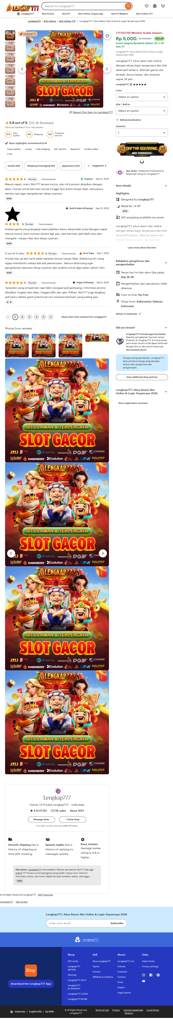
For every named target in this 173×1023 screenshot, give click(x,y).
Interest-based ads (133, 1010)
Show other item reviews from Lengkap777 (83, 317)
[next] (103, 553)
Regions (129, 1013)
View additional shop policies (141, 377)
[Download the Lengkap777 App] (31, 971)
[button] (58, 791)
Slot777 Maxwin (119, 14)
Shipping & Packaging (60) (41, 166)
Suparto (88, 179)
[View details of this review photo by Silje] (70, 345)
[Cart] (163, 6)
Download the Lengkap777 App (31, 983)
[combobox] (82, 6)
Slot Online (48, 14)
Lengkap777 (34, 21)
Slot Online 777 (144, 14)
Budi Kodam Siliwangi (81, 208)
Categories (32, 6)
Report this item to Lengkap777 (93, 112)
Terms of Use (102, 1010)
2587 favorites (45, 895)
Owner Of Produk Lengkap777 (49, 804)
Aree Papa (88, 253)
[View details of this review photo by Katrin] (97, 338)
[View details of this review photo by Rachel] (57, 410)
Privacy (116, 1010)
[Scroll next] (88, 166)
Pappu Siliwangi (85, 282)
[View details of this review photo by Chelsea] (57, 618)
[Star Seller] (130, 84)
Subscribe (116, 923)
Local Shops (152, 1010)
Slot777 (66, 14)
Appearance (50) (71, 166)
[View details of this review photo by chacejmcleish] (43, 345)
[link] (8, 317)
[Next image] (107, 69)
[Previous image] (22, 69)
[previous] (11, 553)
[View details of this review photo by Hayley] (57, 514)
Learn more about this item (142, 247)
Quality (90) (14, 166)
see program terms (136, 349)
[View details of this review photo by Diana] (57, 722)
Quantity (120, 126)
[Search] (128, 6)
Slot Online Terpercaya (90, 14)
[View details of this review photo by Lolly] (17, 345)
